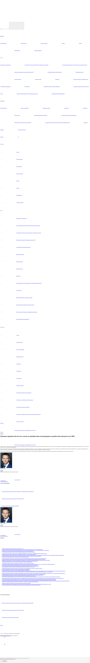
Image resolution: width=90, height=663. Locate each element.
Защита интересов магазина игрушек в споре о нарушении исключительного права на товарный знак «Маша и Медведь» (21, 556)
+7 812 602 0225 (2, 480)
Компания (2, 36)
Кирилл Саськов (3, 468)
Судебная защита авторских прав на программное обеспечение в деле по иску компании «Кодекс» (18, 563)
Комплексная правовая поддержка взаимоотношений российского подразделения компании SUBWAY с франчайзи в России (22, 568)
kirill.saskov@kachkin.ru (4, 481)
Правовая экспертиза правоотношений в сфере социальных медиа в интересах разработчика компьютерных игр (20, 581)
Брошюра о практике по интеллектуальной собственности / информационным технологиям (17, 491)
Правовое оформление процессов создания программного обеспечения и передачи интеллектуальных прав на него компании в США (23, 574)
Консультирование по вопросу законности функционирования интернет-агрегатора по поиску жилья (18, 566)
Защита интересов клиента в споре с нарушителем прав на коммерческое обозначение (16, 570)
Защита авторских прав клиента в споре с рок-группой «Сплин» (12, 548)
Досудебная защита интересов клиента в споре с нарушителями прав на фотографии (15, 569)
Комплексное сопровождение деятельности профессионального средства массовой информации (17, 551)
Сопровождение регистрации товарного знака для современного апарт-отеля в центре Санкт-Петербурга (19, 554)
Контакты (2, 423)
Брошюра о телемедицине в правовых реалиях (10, 617)
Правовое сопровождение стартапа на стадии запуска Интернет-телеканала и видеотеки (16, 583)
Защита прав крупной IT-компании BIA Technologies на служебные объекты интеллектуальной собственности (20, 565)
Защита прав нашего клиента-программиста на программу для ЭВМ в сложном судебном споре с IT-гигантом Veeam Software (22, 549)
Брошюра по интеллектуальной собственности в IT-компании (13, 498)
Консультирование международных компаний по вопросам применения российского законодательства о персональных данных (22, 575)
